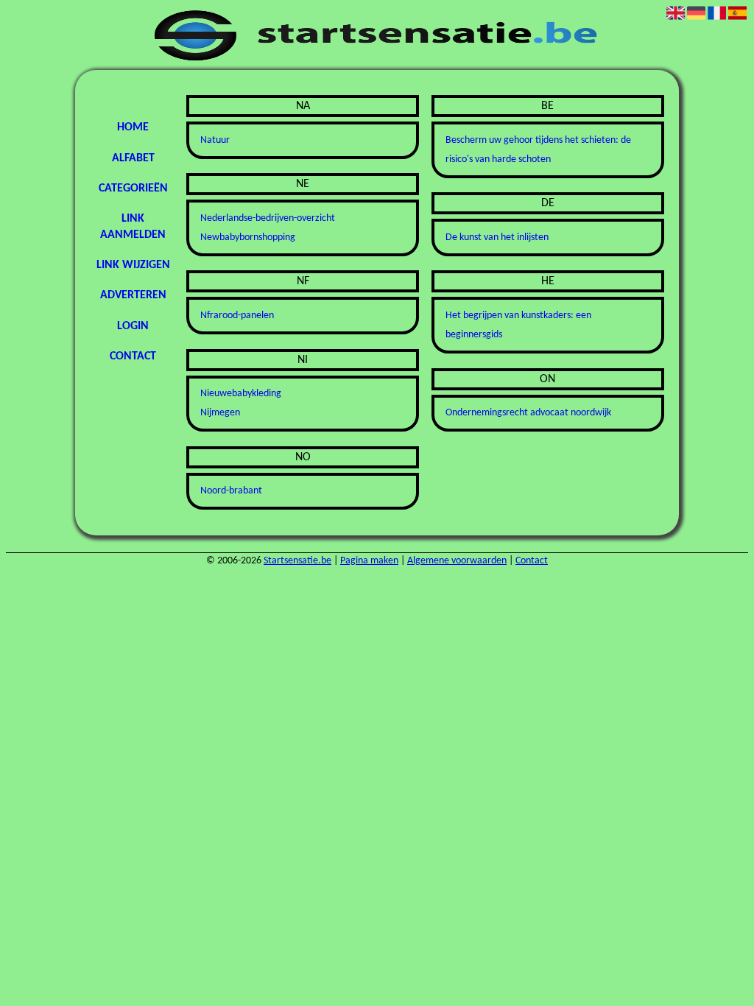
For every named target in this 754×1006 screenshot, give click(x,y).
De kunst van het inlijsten (497, 237)
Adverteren (133, 295)
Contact (133, 356)
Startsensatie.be (297, 560)
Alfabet (133, 158)
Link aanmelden (133, 227)
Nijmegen (220, 412)
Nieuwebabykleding (240, 393)
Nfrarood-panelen (237, 315)
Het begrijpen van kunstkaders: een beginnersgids (518, 325)
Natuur (215, 140)
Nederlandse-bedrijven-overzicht (267, 218)
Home (133, 127)
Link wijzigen (133, 265)
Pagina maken (369, 560)
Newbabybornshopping (247, 237)
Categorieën (133, 188)
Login (133, 326)
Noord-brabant (231, 490)
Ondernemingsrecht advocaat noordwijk (528, 412)
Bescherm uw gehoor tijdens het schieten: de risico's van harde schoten (538, 150)
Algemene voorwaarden (457, 560)
